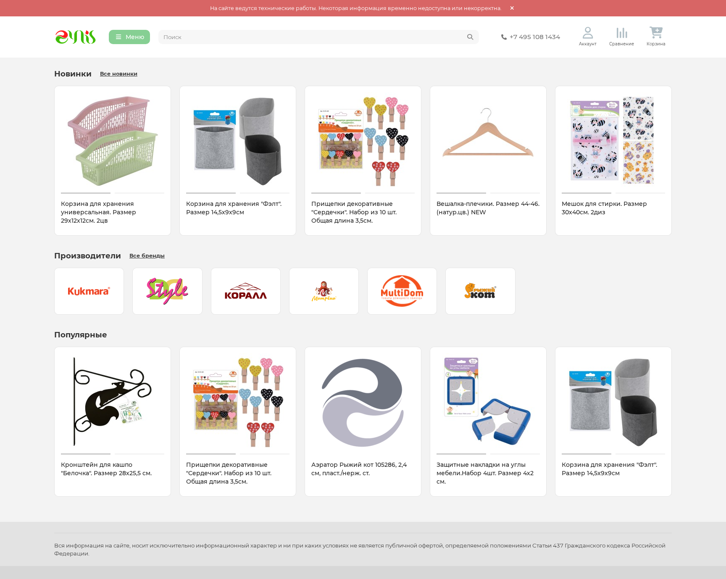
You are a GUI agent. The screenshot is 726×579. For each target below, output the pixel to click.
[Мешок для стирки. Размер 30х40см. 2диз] (613, 140)
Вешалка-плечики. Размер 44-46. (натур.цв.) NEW (488, 208)
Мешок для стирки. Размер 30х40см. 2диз (604, 208)
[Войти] (588, 33)
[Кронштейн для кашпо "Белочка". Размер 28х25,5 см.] (112, 401)
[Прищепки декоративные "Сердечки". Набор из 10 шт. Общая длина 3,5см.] (363, 140)
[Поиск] (470, 37)
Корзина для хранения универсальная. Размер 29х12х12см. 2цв (98, 212)
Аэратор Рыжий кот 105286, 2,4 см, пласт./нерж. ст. (359, 469)
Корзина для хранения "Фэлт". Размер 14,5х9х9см (233, 208)
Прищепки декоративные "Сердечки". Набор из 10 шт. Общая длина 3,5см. (354, 212)
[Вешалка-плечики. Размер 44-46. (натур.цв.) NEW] (488, 140)
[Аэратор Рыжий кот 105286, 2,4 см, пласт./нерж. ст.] (363, 401)
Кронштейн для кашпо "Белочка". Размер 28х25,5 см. (106, 469)
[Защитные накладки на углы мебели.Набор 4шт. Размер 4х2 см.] (488, 401)
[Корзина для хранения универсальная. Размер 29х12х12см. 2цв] (112, 140)
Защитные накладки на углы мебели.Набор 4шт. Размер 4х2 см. (485, 473)
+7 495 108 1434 (535, 37)
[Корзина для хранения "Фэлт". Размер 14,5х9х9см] (237, 140)
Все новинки (118, 74)
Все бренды (147, 256)
